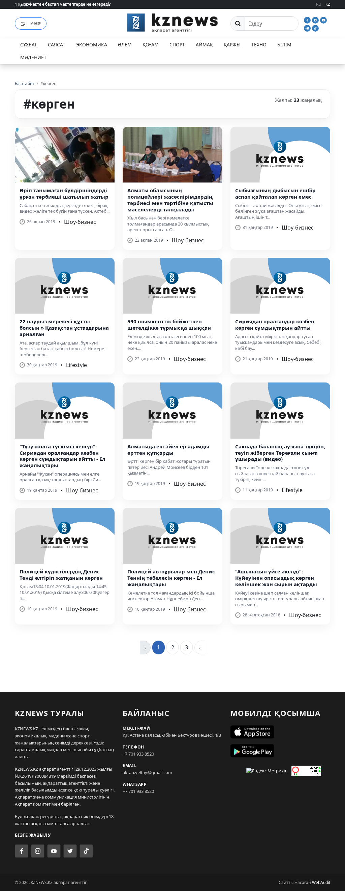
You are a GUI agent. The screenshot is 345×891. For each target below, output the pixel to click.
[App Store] (280, 732)
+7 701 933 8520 (138, 754)
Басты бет (24, 83)
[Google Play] (280, 751)
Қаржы (232, 44)
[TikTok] (315, 27)
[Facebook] (308, 19)
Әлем (125, 44)
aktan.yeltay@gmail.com (147, 772)
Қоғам (151, 44)
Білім (284, 44)
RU (318, 4)
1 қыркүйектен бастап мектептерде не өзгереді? (63, 4)
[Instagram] (316, 19)
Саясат (56, 44)
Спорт (177, 44)
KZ (327, 4)
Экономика (91, 44)
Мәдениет (33, 57)
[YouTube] (323, 19)
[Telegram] (308, 27)
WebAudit (321, 882)
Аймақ (204, 44)
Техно (258, 44)
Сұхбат (28, 44)
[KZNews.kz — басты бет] (172, 22)
